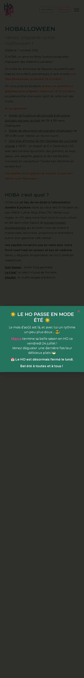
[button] (78, 311)
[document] (42, 339)
